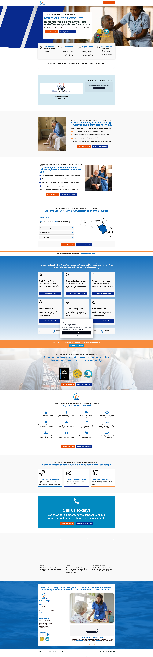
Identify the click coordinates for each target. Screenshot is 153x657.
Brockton (98, 640)
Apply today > (61, 98)
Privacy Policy (102, 651)
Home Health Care (50, 321)
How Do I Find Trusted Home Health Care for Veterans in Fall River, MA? (51, 568)
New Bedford (55, 221)
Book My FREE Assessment (67, 32)
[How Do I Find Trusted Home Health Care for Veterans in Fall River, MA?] (51, 550)
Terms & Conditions (110, 651)
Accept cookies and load (99, 88)
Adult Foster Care (50, 293)
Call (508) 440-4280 (67, 523)
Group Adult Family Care (76, 293)
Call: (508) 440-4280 (51, 32)
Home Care (73, 565)
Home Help (42, 565)
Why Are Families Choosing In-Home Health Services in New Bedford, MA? (75, 569)
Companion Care (103, 321)
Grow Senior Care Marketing (49, 651)
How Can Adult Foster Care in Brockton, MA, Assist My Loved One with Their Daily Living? (101, 569)
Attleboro (47, 220)
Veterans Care (47, 565)
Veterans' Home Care (103, 293)
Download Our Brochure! (76, 345)
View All (93, 644)
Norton (88, 640)
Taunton (64, 222)
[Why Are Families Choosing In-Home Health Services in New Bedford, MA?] (77, 550)
